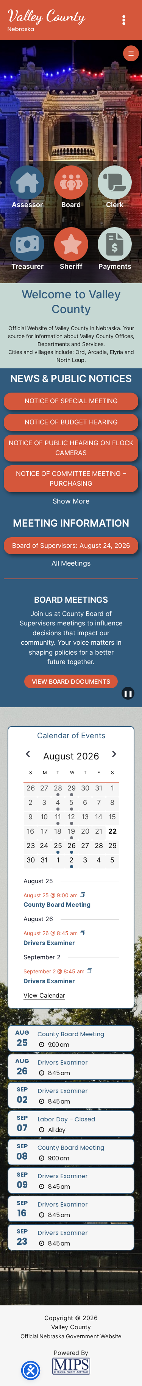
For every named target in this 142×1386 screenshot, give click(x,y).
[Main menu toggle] (124, 20)
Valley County (46, 15)
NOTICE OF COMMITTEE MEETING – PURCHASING (71, 478)
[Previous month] (28, 754)
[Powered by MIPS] (71, 1365)
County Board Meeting (57, 904)
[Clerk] (115, 191)
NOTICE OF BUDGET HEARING (71, 422)
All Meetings (71, 563)
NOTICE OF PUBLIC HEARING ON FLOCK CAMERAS (71, 448)
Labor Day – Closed (66, 1119)
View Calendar (44, 995)
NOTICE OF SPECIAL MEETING (71, 401)
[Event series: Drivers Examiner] (82, 933)
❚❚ (128, 693)
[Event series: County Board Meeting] (82, 895)
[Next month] (114, 754)
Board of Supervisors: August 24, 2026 (71, 545)
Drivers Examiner (49, 942)
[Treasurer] (27, 253)
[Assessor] (27, 191)
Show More (71, 501)
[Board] (71, 191)
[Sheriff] (71, 253)
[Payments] (115, 253)
